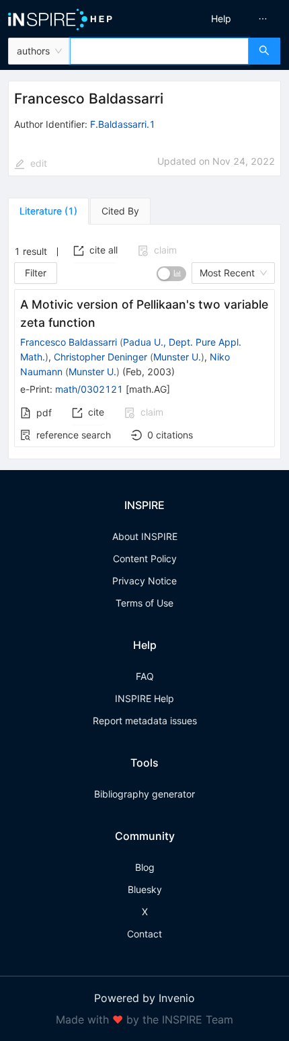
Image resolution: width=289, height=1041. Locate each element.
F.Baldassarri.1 (122, 124)
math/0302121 (89, 389)
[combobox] (159, 51)
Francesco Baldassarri (68, 342)
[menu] (220, 19)
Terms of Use (144, 603)
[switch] (171, 273)
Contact (144, 933)
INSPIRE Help (144, 698)
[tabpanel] (144, 342)
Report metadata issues (145, 720)
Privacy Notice (144, 580)
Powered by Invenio (144, 998)
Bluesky (145, 889)
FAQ (145, 676)
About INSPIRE (144, 536)
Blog (145, 867)
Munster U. (177, 356)
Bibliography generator (144, 794)
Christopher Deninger (100, 356)
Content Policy (145, 558)
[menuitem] (221, 19)
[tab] (48, 211)
